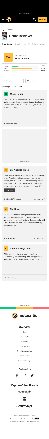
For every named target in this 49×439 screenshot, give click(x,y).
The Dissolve (14, 209)
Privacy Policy (24, 346)
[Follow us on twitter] (32, 377)
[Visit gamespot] (24, 393)
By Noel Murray (9, 238)
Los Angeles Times (17, 170)
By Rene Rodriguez (11, 123)
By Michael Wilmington (12, 199)
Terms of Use (24, 356)
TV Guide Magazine (17, 248)
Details (42, 44)
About (24, 332)
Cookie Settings (24, 360)
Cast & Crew (33, 44)
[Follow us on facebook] (17, 377)
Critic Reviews (7, 44)
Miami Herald (14, 94)
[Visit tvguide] (24, 400)
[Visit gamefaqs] (24, 407)
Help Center (24, 337)
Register (42, 19)
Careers (24, 341)
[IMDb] (37, 419)
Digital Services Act (24, 351)
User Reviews (20, 44)
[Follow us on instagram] (25, 377)
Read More (9, 190)
